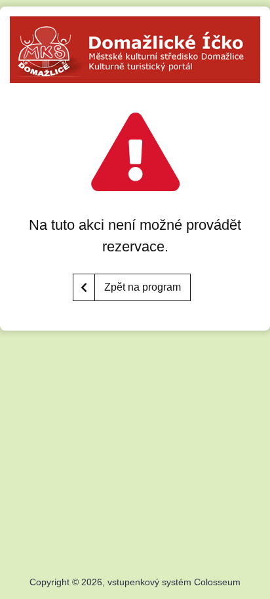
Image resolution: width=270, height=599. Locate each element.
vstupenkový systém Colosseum (174, 582)
